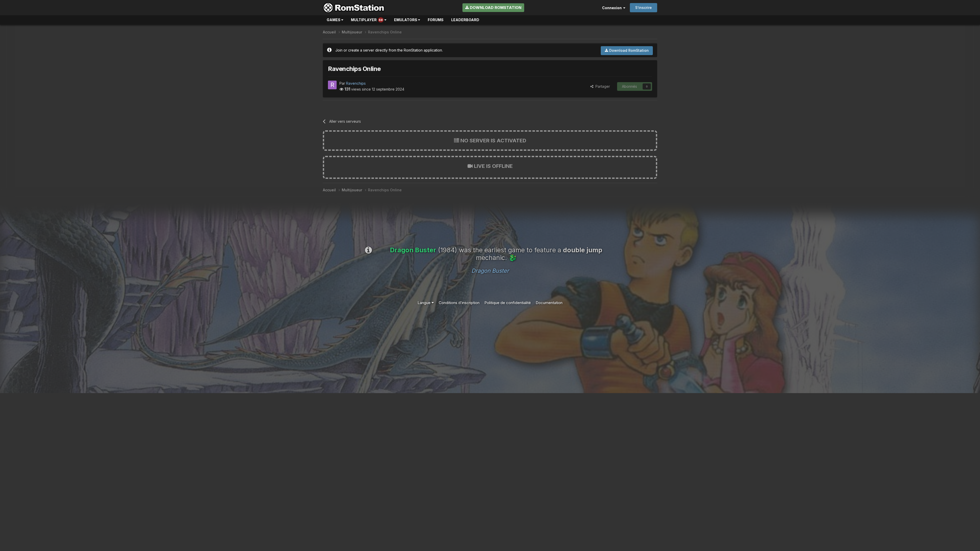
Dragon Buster (490, 270)
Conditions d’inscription (459, 302)
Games (334, 20)
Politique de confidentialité (507, 302)
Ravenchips (356, 83)
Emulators (406, 20)
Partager (601, 86)
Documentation (549, 302)
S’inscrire (643, 7)
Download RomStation (495, 7)
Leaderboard (465, 20)
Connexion (612, 8)
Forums (436, 20)
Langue (425, 302)
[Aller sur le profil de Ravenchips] (332, 85)
